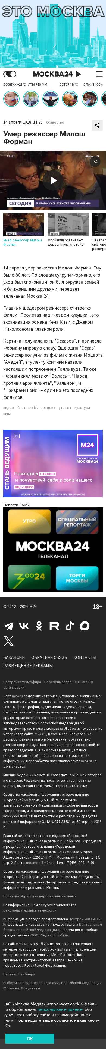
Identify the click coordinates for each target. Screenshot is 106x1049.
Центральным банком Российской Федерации (52, 927)
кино (7, 414)
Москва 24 (53, 74)
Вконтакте (23, 625)
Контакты (84, 657)
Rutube (54, 625)
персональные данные (60, 1009)
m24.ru (17, 696)
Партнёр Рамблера (19, 974)
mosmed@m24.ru (40, 863)
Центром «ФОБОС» (85, 919)
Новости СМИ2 (16, 505)
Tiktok (69, 625)
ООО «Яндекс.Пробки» (49, 935)
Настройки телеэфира (22, 682)
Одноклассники (39, 625)
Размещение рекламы (28, 666)
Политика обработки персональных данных (39, 896)
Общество (55, 122)
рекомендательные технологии (30, 910)
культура (82, 408)
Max (84, 625)
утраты (65, 408)
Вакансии (14, 657)
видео (8, 408)
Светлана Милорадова (36, 408)
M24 (33, 607)
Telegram (8, 625)
